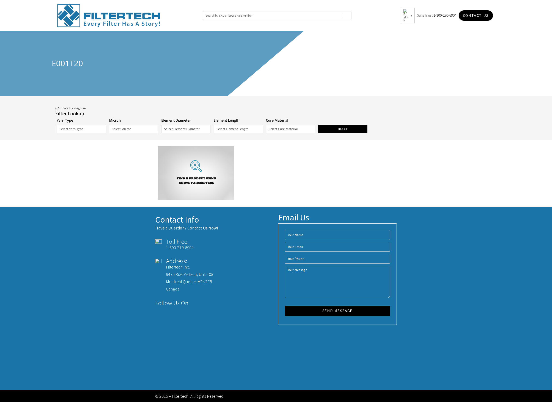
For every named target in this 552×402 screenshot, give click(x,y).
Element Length (226, 120)
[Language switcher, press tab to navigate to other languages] (408, 15)
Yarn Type (65, 120)
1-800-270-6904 (444, 15)
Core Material (277, 120)
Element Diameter (176, 120)
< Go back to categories (70, 108)
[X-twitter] (204, 303)
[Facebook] (196, 303)
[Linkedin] (212, 303)
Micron (115, 120)
